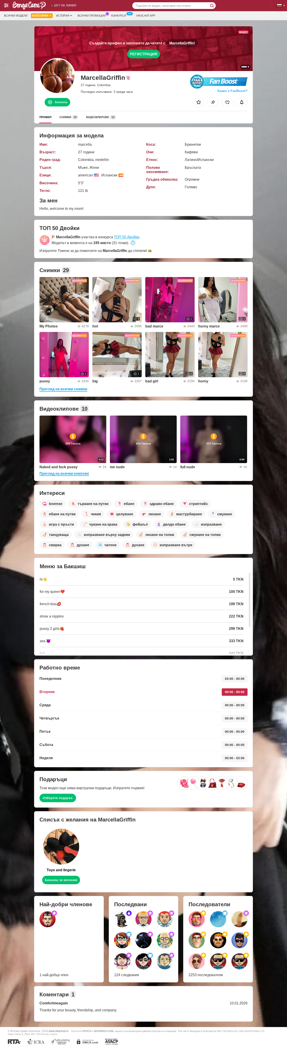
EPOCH (87, 1031)
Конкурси (118, 15)
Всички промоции (92, 15)
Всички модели (16, 15)
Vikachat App (145, 15)
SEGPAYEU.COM (103, 1031)
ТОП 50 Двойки (126, 237)
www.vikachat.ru (58, 1030)
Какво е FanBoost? (232, 91)
